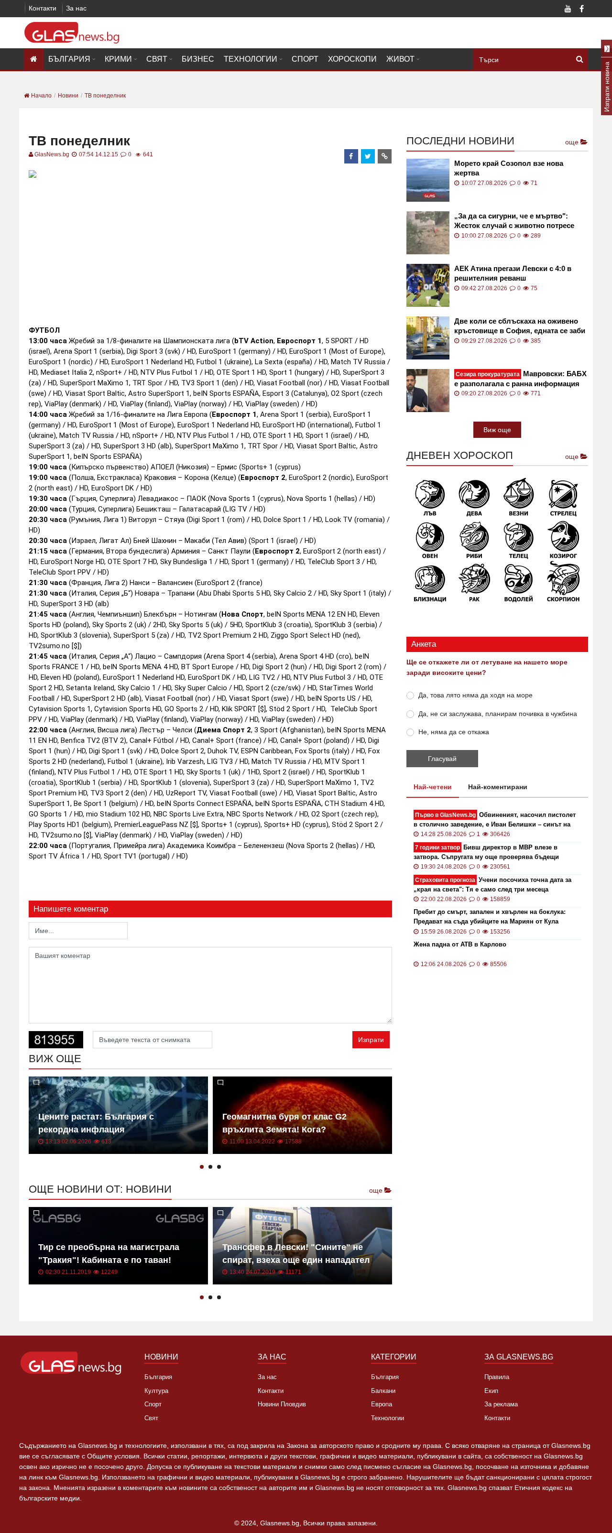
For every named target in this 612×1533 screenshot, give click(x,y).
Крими (118, 59)
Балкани (383, 1390)
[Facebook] (581, 9)
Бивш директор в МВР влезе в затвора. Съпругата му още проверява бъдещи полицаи (486, 852)
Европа (381, 1404)
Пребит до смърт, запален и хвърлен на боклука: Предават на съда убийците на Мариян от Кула (490, 916)
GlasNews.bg (51, 154)
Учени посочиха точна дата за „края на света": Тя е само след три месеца (492, 884)
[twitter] (368, 156)
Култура (156, 1390)
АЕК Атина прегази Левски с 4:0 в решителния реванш (512, 273)
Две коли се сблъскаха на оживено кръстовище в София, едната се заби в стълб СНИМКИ (519, 326)
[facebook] (351, 156)
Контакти (42, 8)
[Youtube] (568, 9)
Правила (496, 1377)
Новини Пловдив (282, 1404)
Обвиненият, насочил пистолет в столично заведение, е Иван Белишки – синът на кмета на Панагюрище (495, 820)
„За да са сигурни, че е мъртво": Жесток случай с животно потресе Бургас (514, 221)
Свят (156, 59)
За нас (76, 8)
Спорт (305, 59)
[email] (385, 156)
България (69, 59)
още (376, 1190)
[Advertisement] (210, 248)
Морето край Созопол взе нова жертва (508, 168)
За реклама (501, 1404)
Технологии (250, 59)
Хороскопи (352, 59)
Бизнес (198, 59)
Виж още (497, 430)
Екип (491, 1390)
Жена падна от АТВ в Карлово (460, 944)
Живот (400, 59)
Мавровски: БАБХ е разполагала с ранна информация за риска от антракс (520, 379)
